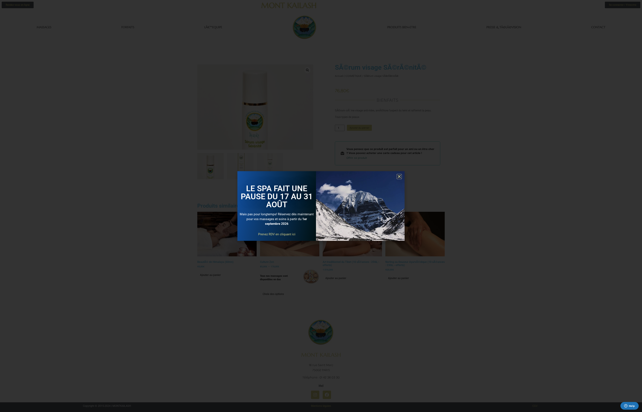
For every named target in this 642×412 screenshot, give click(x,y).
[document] (321, 206)
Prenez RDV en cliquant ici (276, 234)
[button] (399, 177)
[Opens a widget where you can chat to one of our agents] (629, 406)
